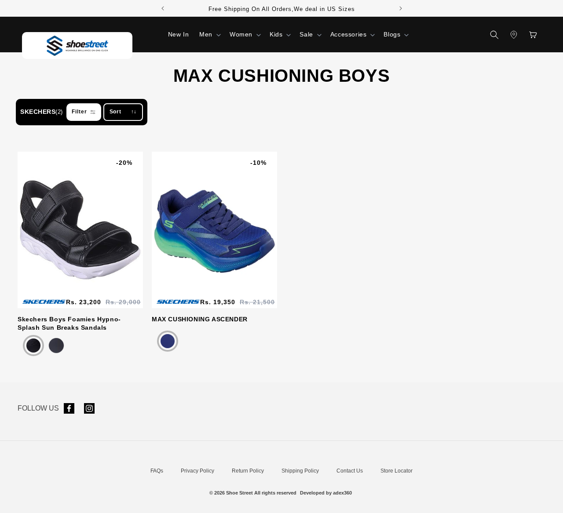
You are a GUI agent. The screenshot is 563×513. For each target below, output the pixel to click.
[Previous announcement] (162, 8)
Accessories (348, 34)
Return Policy (248, 471)
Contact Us (349, 471)
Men (205, 34)
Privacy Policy (197, 471)
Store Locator (396, 471)
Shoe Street (239, 492)
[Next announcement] (400, 8)
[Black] (33, 345)
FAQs (156, 471)
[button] (209, 34)
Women (241, 34)
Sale (306, 34)
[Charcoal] (56, 345)
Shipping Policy (300, 471)
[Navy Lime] (167, 341)
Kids (276, 34)
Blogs (392, 34)
